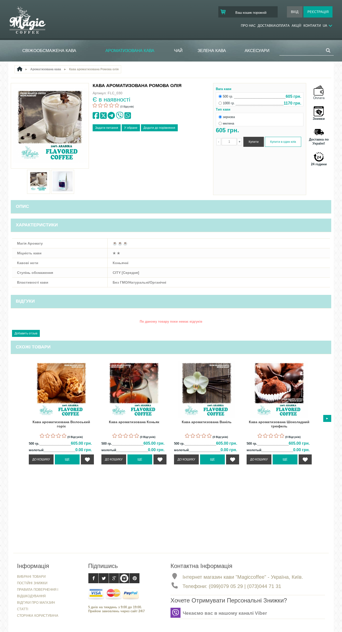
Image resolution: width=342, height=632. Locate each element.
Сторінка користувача (37, 615)
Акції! (296, 26)
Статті (22, 609)
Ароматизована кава (129, 50)
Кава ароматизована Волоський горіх (61, 424)
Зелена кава (212, 50)
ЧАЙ (178, 50)
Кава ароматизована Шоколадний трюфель (279, 424)
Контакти (312, 26)
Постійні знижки (32, 583)
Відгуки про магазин (36, 602)
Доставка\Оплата (274, 26)
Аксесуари (257, 50)
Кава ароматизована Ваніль (207, 422)
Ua (325, 26)
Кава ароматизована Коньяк (134, 422)
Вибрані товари (31, 576)
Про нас (248, 26)
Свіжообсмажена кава (49, 50)
